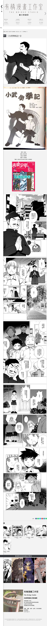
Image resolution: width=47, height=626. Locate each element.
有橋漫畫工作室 (13, 619)
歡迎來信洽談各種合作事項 (23, 556)
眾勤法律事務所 (20, 619)
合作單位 (5, 23)
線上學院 (41, 23)
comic (20, 31)
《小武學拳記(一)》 (25, 31)
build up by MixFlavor (35, 620)
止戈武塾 (3, 31)
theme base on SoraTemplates (25, 620)
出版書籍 (17, 20)
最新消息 (6, 20)
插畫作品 (41, 20)
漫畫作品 (29, 20)
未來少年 (7, 31)
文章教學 (29, 23)
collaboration (17, 31)
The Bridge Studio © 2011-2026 (12, 620)
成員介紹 (17, 23)
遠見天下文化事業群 (12, 31)
